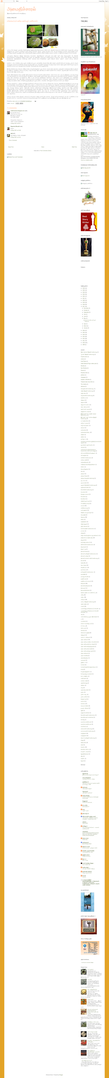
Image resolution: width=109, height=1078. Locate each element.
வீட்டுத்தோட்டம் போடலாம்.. (93, 1021)
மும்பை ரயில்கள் (84, 696)
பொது (82, 669)
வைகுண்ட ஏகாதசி (85, 751)
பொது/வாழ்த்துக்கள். (85, 671)
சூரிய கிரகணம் (84, 526)
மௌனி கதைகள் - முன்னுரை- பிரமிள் (90, 847)
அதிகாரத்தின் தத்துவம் (87, 788)
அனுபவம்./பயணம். (85, 404)
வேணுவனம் (85, 801)
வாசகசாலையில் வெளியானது (87, 731)
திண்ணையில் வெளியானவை (87, 544)
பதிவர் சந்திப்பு (84, 604)
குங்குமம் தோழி (84, 476)
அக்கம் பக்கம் (85, 838)
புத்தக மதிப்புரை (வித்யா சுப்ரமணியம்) (89, 642)
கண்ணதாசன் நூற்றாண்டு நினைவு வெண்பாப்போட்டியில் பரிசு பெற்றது (88, 450)
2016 (84, 330)
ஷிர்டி (82, 756)
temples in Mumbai (85, 379)
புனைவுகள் (83, 660)
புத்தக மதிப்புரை (84, 639)
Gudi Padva (83, 361)
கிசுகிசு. (82, 466)
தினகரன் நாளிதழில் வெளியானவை (88, 553)
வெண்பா (83, 747)
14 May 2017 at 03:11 (16, 123)
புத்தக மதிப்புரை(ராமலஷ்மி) (86, 648)
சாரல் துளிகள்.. (90, 969)
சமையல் (12, 103)
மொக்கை (83, 703)
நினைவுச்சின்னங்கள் (85, 590)
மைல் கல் (83, 701)
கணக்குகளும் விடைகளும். (88, 852)
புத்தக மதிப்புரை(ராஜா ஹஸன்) (87, 651)
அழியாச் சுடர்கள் (86, 846)
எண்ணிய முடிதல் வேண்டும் (88, 850)
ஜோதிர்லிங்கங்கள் (84, 754)
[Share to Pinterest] (22, 103)
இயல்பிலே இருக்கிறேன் (87, 843)
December (86, 308)
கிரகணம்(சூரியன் (85, 469)
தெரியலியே (83, 563)
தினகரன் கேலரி (84, 551)
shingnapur (83, 377)
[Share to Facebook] (21, 103)
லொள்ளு (83, 719)
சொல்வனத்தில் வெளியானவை (87, 528)
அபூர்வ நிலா (83, 393)
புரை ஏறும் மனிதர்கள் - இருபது (88, 868)
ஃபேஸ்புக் (83, 447)
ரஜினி (82, 710)
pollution (83, 375)
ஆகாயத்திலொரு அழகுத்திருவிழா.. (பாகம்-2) (93, 1051)
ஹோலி (82, 760)
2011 (84, 340)
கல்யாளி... (84, 877)
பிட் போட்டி (83, 626)
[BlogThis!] (18, 103)
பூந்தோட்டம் (83, 662)
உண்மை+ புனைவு (84, 423)
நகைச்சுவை (83, 569)
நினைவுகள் (83, 588)
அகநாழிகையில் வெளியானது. (87, 388)
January (86, 328)
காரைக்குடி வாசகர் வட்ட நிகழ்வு (89, 779)
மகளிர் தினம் (83, 678)
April (85, 323)
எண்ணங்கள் (83, 430)
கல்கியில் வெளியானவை (86, 457)
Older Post (74, 147)
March (85, 326)
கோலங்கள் (83, 496)
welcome (83, 386)
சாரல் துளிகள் (84, 510)
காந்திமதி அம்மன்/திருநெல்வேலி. (88, 464)
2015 (84, 332)
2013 (84, 336)
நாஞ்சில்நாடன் (86, 781)
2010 (84, 342)
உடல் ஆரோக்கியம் (85, 421)
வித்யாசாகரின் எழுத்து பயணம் (89, 816)
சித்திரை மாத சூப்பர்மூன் (86, 512)
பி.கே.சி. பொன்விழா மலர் (86, 623)
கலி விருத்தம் (84, 455)
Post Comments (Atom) (45, 150)
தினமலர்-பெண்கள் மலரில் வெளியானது (89, 558)
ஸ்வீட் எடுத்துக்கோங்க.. (92, 989)
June (85, 316)
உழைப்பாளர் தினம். (85, 425)
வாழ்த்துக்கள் (84, 735)
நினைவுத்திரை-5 (86, 806)
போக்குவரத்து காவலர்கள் (86, 674)
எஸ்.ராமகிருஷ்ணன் (87, 777)
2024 (84, 292)
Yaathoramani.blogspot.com (18, 110)
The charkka (84, 384)
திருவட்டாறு (83, 549)
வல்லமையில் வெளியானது (86, 728)
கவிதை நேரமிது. (86, 795)
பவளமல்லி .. (90, 979)
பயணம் (82, 606)
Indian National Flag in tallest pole (88, 363)
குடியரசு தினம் (84, 482)
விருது (82, 740)
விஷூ (82, 744)
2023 (84, 294)
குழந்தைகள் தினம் (85, 487)
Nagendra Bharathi (15, 126)
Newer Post (11, 147)
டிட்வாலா (83, 531)
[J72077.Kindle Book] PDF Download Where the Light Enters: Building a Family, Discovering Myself (91, 834)
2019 (84, 302)
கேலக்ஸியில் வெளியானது (86, 489)
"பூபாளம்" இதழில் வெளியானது (87, 354)
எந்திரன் (82, 434)
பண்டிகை (83, 599)
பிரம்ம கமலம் (83, 628)
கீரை (82, 471)
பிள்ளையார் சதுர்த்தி (85, 632)
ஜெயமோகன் (85, 773)
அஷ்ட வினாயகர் (84, 407)
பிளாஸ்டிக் (83, 630)
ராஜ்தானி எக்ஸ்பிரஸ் (85, 712)
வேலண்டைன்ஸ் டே (85, 749)
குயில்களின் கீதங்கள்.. (87, 871)
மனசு (84, 809)
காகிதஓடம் (85, 826)
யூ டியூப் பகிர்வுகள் (85, 708)
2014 (84, 334)
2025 (84, 290)
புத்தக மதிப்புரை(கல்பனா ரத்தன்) (88, 644)
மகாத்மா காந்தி (84, 680)
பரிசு (82, 614)
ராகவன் (84, 875)
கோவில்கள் (83, 498)
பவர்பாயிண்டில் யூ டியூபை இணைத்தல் (89, 616)
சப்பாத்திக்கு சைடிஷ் (85, 503)
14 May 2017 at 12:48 (16, 130)
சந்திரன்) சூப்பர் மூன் (85, 501)
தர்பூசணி (83, 540)
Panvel (82, 370)
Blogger (61, 1074)
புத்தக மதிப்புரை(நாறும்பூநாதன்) (87, 646)
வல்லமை (84, 821)
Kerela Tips (85, 839)
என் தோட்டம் (83, 439)
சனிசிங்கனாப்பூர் (84, 508)
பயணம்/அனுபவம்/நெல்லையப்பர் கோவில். (90, 608)
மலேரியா (83, 685)
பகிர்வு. (82, 597)
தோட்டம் (84, 859)
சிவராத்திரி (83, 515)
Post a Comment (13, 140)
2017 (84, 306)
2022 (84, 296)
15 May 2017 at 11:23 (16, 137)
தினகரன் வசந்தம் (84, 556)
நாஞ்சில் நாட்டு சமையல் (86, 581)
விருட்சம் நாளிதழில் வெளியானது (88, 738)
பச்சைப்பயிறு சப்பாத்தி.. (92, 1031)
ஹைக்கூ (83, 758)
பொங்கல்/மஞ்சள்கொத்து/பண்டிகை (88, 667)
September (86, 312)
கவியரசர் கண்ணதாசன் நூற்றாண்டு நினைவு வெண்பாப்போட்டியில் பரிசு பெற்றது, (92, 1011)
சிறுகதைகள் (85, 791)
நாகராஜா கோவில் (84, 576)
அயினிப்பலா (83, 397)
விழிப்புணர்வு (83, 742)
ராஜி (11, 133)
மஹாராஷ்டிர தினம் (85, 690)
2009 (84, 344)
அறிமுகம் (83, 400)
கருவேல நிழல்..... (86, 867)
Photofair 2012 (84, 372)
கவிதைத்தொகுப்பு (85, 462)
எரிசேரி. (82, 437)
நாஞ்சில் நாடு (83, 579)
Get (82, 962)
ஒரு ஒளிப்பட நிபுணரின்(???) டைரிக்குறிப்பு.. (93, 1041)
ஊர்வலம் (83, 427)
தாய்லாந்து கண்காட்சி (85, 542)
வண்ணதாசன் (86, 842)
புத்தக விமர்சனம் (84, 653)
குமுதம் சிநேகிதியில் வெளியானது (88, 485)
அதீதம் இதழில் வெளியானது (87, 391)
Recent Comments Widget (88, 962)
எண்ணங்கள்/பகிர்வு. (85, 432)
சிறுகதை (83, 517)
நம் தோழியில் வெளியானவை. (87, 572)
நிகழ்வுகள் (83, 583)
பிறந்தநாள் (83, 635)
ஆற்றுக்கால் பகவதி (85, 411)
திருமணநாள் (83, 547)
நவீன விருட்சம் (86, 813)
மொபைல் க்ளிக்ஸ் (84, 706)
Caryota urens (84, 356)
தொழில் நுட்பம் (84, 567)
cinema (82, 359)
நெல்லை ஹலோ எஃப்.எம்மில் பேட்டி (88, 592)
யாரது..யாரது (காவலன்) (87, 872)
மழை (82, 687)
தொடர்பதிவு (83, 565)
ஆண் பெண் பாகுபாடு (85, 409)
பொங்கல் (83, 664)
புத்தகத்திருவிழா (84, 658)
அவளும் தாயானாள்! (86, 856)
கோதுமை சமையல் (85, 494)
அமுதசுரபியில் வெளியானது (87, 395)
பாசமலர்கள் (83, 621)
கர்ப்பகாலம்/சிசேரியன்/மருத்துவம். (88, 453)
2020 (84, 300)
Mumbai (83, 365)
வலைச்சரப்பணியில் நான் (86, 722)
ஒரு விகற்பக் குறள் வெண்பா (87, 445)
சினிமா (82, 519)
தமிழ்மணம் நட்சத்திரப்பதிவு (87, 537)
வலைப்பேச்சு (83, 726)
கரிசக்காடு (85, 787)
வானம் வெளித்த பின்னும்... (88, 863)
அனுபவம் (83, 402)
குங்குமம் (83, 473)
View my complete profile (86, 160)
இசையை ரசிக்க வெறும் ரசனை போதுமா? (91, 774)
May (85, 318)
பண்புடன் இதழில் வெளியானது (87, 601)
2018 (84, 304)
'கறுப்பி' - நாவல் (85, 810)
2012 (84, 338)
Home (42, 147)
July (85, 314)
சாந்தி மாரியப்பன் (93, 132)
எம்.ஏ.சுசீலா (85, 805)
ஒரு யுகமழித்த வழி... (87, 864)
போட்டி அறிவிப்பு (84, 676)
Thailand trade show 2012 (87, 381)
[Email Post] (35, 101)
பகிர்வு (82, 595)
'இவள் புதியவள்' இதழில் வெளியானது (89, 352)
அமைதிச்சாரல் (21, 9)
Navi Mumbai (84, 368)
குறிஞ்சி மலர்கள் (86, 855)
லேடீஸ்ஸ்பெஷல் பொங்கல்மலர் (87, 717)
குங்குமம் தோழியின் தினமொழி (87, 478)
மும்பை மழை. (84, 694)
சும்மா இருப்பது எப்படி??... (87, 1060)
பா (81, 619)
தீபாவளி (82, 560)
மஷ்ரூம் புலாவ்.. (90, 999)
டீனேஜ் (82, 533)
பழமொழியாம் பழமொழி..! (87, 792)
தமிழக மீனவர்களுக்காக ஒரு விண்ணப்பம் (90, 535)
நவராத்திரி (83, 574)
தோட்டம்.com (85, 860)
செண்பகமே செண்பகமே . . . (88, 802)
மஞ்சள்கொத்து (84, 683)
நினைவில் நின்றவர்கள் (85, 585)
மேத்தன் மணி (84, 699)
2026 (84, 288)
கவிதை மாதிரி (84, 460)
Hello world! (85, 823)
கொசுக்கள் (83, 492)
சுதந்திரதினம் (84, 521)
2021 (84, 298)
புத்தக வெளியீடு (84, 655)
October (86, 310)
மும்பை (82, 692)
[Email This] (16, 103)
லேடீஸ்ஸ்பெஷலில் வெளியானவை (88, 715)
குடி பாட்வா (83, 480)
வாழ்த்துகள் (83, 733)
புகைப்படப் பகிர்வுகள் (85, 637)
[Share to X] (19, 103)
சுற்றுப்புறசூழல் (84, 524)
